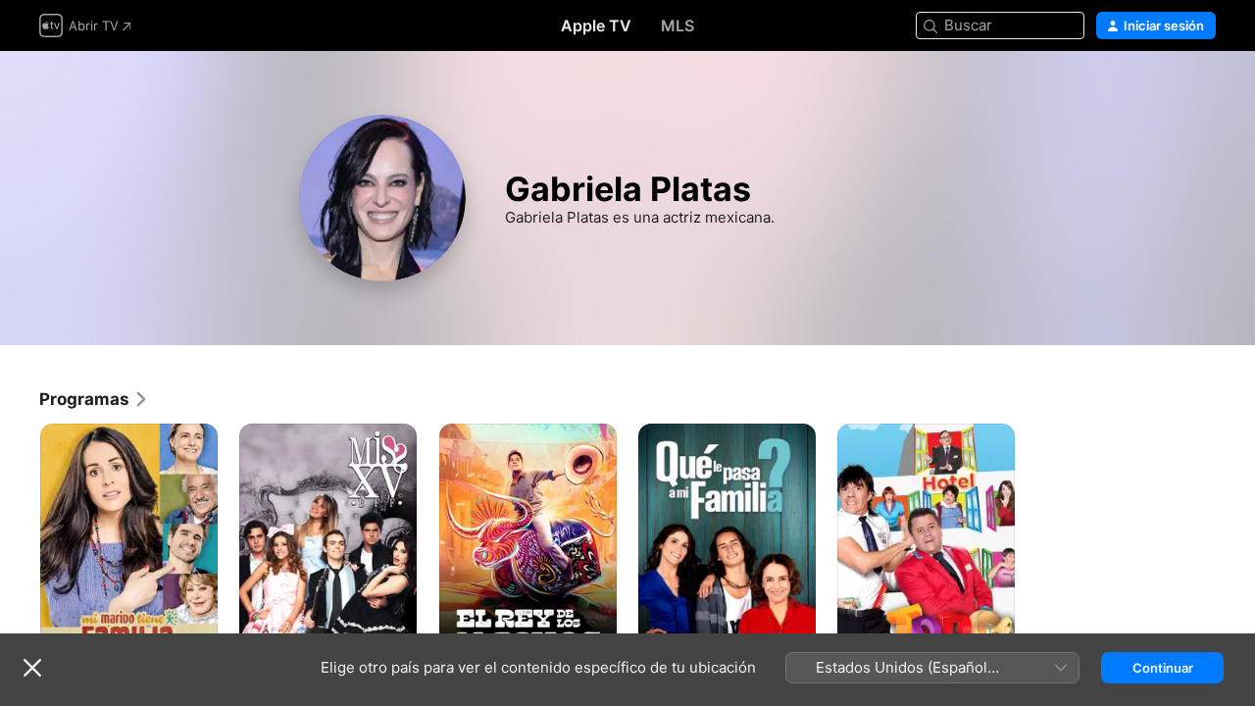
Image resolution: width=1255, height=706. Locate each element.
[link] (94, 399)
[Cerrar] (32, 668)
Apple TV (596, 25)
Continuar (1162, 668)
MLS (677, 25)
